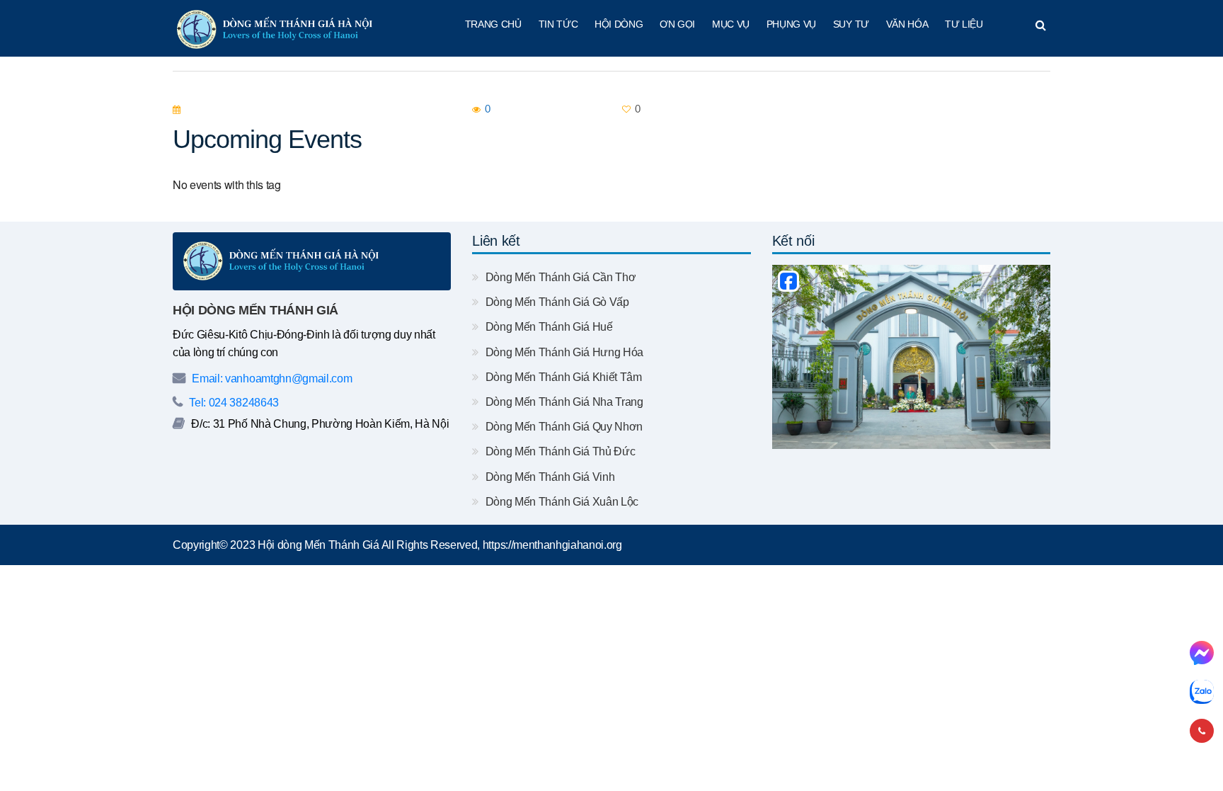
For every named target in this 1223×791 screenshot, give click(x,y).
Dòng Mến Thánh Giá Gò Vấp (555, 302)
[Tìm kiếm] (1040, 25)
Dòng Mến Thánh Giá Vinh (548, 477)
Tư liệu (964, 24)
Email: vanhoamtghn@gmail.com (271, 378)
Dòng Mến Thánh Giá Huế (547, 327)
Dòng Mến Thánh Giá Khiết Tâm (562, 377)
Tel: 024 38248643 (233, 403)
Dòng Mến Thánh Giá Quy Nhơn (563, 427)
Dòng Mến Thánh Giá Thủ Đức (559, 451)
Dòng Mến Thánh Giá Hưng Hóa (563, 352)
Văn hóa (907, 24)
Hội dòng (619, 24)
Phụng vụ (791, 24)
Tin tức (558, 24)
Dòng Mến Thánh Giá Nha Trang (563, 402)
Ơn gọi (677, 24)
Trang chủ (493, 24)
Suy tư (851, 24)
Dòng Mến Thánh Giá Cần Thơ (559, 277)
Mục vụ (731, 24)
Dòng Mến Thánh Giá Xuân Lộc (560, 502)
